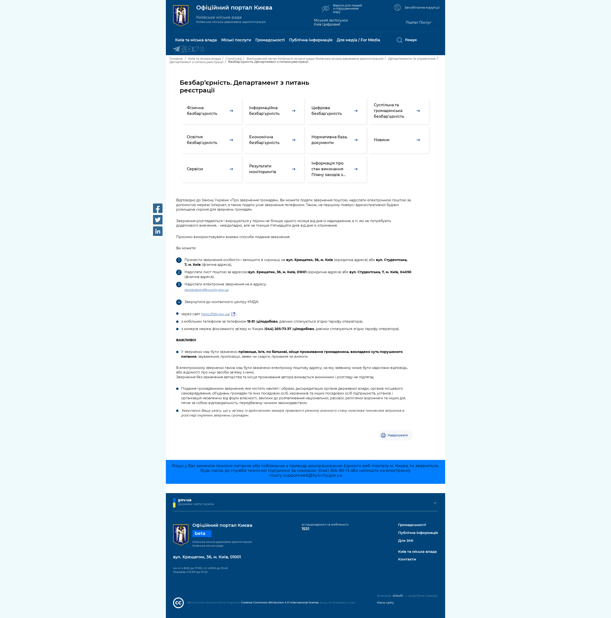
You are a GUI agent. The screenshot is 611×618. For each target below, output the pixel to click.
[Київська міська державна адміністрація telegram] (176, 49)
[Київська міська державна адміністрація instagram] (202, 49)
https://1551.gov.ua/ (215, 314)
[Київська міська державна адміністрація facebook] (182, 49)
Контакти (407, 559)
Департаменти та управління (412, 58)
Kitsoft (398, 595)
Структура (234, 58)
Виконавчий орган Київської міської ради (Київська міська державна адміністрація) (315, 58)
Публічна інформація (418, 533)
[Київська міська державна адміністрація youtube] (189, 49)
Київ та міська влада (204, 58)
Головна (176, 58)
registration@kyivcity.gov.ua (206, 290)
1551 (305, 528)
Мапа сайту (385, 602)
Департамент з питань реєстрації (196, 62)
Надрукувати (398, 435)
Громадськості (412, 525)
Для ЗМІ (405, 541)
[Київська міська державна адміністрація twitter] (195, 49)
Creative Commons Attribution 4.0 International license (280, 602)
